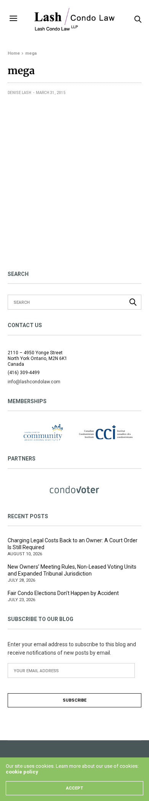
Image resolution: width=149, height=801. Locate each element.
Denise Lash (19, 93)
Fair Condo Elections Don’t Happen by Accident (63, 593)
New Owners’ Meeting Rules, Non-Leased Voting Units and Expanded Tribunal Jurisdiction (72, 570)
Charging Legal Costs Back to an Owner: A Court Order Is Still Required (73, 543)
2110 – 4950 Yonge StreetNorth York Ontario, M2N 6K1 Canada (37, 358)
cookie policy (22, 772)
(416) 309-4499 (24, 372)
